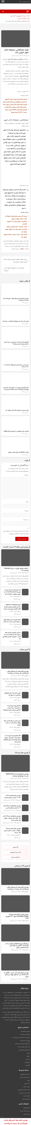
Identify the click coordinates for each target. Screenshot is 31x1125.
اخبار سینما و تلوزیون (15, 852)
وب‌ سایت (26, 519)
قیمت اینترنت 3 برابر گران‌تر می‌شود (17, 226)
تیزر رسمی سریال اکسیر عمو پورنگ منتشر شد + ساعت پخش (16, 366)
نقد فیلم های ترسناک (24, 1047)
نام (27, 502)
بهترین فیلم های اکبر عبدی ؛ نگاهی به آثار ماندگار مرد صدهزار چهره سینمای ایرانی (16, 974)
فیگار (21, 249)
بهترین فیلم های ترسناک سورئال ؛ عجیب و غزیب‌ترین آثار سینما (12, 830)
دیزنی (28, 1053)
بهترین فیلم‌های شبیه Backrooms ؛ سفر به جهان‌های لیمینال (17, 775)
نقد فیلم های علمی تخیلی (22, 1043)
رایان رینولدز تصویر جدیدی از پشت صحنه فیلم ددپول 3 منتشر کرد (15, 260)
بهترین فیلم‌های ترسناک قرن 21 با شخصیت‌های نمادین (12, 806)
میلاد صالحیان (15, 56)
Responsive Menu (3, 1)
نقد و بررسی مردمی (24, 1093)
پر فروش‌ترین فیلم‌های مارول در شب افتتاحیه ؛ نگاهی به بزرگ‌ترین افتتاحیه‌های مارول (17, 945)
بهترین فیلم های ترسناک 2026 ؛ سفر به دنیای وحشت (12, 796)
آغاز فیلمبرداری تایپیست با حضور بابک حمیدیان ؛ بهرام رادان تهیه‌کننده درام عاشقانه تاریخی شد (16, 388)
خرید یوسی (26, 1114)
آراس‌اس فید (26, 1099)
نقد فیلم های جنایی (24, 1050)
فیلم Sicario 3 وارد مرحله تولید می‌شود (18, 452)
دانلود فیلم (27, 1108)
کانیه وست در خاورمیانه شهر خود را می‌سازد (14, 269)
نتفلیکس (27, 1062)
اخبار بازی (27, 1083)
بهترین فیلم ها (25, 1031)
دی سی (28, 1059)
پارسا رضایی (14, 676)
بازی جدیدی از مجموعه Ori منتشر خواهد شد (17, 410)
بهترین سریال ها (25, 1034)
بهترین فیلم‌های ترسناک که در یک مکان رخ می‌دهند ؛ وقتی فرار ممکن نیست (12, 818)
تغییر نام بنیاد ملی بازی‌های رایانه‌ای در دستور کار (15, 321)
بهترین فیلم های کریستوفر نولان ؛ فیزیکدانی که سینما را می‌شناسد (16, 299)
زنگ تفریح (15, 847)
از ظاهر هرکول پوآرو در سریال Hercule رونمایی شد (16, 569)
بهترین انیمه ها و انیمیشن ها (21, 1037)
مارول (28, 1056)
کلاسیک (27, 1065)
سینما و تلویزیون (25, 1074)
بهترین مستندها (25, 1040)
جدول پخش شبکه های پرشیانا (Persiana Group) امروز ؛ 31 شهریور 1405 (17, 916)
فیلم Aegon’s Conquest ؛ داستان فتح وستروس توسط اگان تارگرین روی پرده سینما (12, 606)
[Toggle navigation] (27, 11)
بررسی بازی (26, 1086)
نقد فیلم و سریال (15, 857)
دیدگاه (26, 475)
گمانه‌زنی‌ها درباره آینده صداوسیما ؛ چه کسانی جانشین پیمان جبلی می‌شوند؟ (16, 343)
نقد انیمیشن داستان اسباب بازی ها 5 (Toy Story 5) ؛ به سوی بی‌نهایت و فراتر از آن (12, 592)
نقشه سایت (26, 1096)
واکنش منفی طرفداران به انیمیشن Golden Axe (16, 431)
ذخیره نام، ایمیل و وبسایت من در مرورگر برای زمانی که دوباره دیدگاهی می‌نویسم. (16, 532)
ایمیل (26, 511)
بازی (28, 1080)
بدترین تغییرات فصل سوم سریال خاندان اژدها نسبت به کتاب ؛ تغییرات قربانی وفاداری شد (12, 635)
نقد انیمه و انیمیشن (24, 1090)
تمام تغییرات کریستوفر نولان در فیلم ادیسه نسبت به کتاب (12, 620)
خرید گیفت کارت (25, 1111)
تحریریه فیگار (13, 573)
